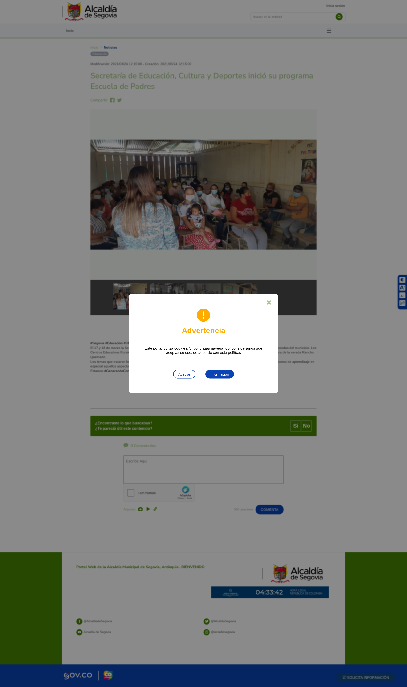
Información (220, 374)
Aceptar (184, 374)
